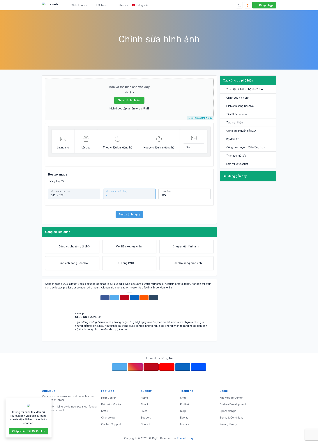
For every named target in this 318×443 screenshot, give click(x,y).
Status (105, 410)
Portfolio (185, 404)
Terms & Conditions (231, 417)
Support (146, 417)
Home (144, 397)
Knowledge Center (231, 397)
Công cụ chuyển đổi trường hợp (245, 147)
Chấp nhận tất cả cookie (28, 431)
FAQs (144, 410)
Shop (183, 397)
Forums (184, 424)
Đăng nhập (266, 5)
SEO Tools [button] (101, 5)
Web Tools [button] (78, 5)
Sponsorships (228, 410)
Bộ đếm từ (232, 139)
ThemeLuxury (185, 438)
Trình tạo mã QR (236, 155)
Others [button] (122, 5)
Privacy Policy (228, 424)
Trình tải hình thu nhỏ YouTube (244, 89)
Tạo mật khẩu (234, 122)
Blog (183, 410)
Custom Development (233, 404)
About (144, 404)
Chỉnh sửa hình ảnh (237, 97)
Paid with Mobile (111, 404)
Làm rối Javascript (237, 163)
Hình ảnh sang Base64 (240, 105)
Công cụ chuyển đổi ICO (241, 130)
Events (184, 417)
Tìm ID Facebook (236, 114)
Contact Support (111, 424)
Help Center (108, 397)
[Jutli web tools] (54, 5)
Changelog (108, 417)
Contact (145, 424)
